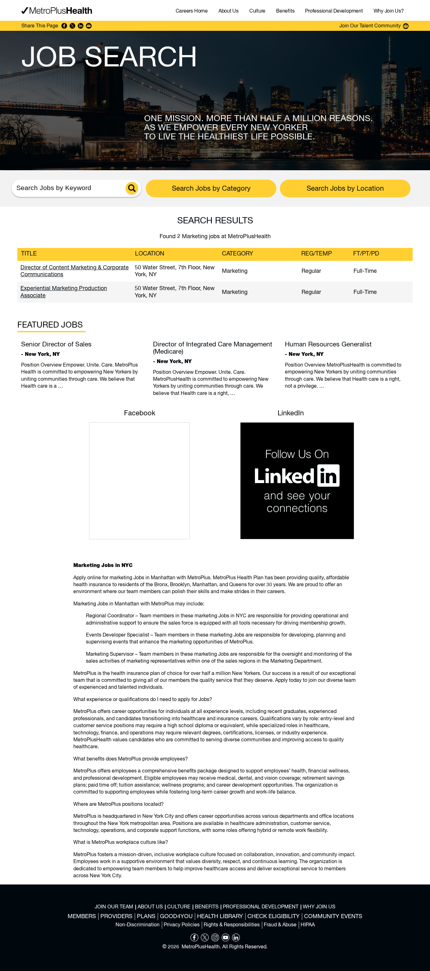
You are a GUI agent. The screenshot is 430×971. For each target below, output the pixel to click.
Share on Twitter (72, 26)
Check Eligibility (273, 916)
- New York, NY (56, 349)
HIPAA (308, 925)
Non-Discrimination (138, 925)
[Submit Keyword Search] (132, 188)
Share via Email (89, 26)
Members (82, 916)
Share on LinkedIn (80, 26)
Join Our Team (114, 907)
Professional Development (260, 907)
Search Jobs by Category (211, 188)
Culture (178, 907)
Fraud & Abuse (280, 925)
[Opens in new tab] (194, 940)
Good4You (176, 916)
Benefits (206, 907)
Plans (146, 916)
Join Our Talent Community (370, 26)
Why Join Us (319, 907)
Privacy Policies (182, 925)
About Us (150, 907)
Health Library (220, 916)
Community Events (333, 916)
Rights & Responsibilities (232, 925)
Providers (116, 916)
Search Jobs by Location (345, 188)
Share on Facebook (64, 26)
